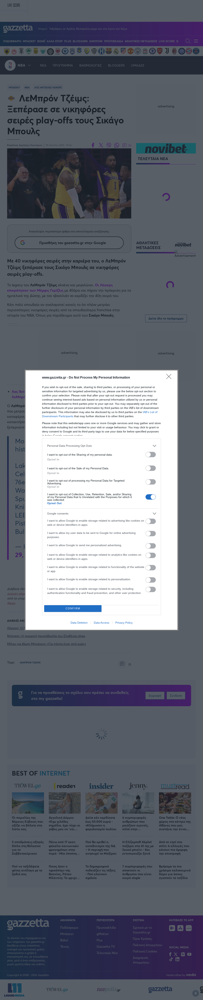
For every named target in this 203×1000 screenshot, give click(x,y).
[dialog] (101, 500)
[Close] (170, 378)
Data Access (101, 622)
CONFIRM (73, 608)
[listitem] (101, 446)
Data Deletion (79, 622)
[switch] (151, 454)
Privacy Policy (124, 622)
